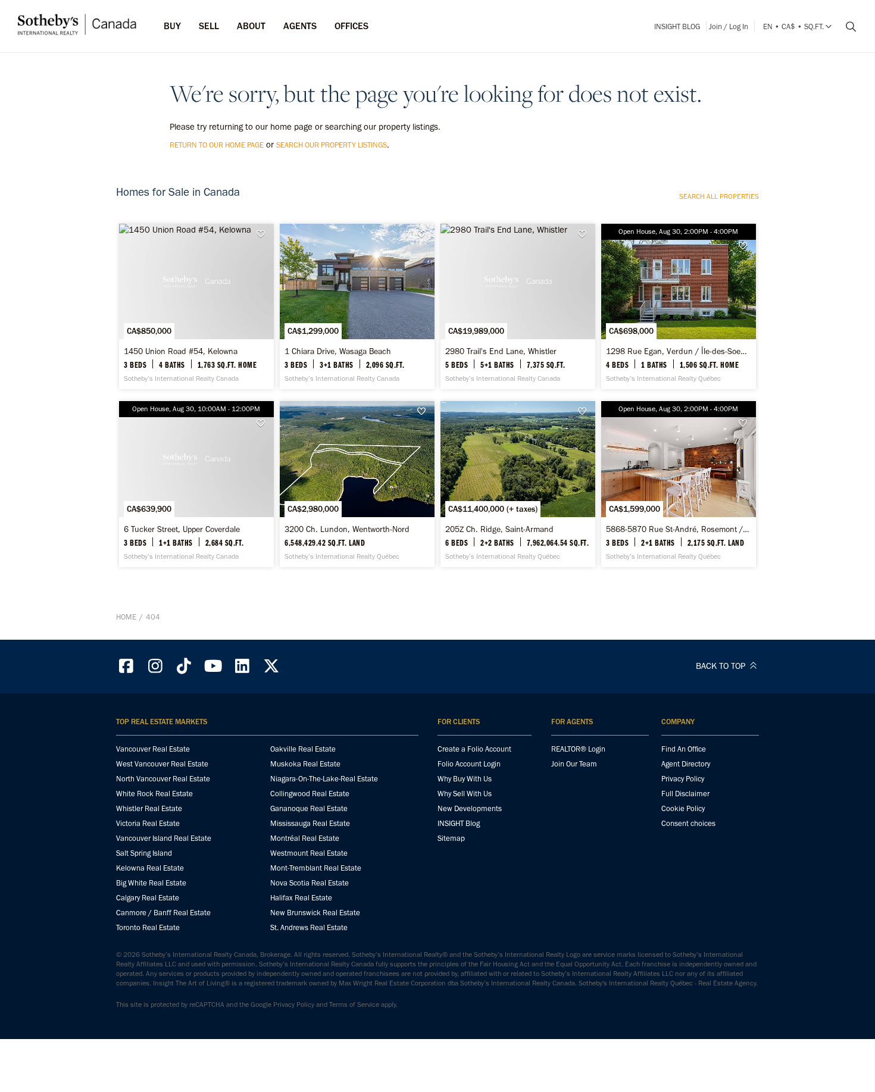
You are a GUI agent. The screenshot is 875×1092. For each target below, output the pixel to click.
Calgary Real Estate (147, 897)
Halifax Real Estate (301, 897)
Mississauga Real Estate (310, 823)
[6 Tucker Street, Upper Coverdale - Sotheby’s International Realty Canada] (196, 484)
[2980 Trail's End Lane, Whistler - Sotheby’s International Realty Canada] (517, 306)
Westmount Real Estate (309, 853)
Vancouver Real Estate (153, 748)
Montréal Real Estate (304, 838)
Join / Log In (728, 26)
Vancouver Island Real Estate (163, 838)
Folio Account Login (469, 763)
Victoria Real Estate (148, 823)
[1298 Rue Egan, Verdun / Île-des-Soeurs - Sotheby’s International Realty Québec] (678, 306)
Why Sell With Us (465, 793)
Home (126, 616)
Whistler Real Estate (149, 808)
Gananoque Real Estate (309, 808)
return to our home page (217, 144)
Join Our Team (574, 763)
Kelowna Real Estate (150, 867)
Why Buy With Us (465, 778)
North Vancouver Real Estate (163, 778)
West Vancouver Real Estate (162, 763)
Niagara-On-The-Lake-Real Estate (324, 778)
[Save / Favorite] (263, 234)
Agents (300, 26)
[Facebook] (126, 666)
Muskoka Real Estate (305, 763)
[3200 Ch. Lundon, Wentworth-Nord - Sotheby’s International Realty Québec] (357, 484)
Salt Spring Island (144, 853)
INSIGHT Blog (677, 26)
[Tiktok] (184, 666)
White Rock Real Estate (154, 793)
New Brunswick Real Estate (315, 912)
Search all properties (719, 196)
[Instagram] (155, 666)
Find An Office (683, 748)
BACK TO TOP (722, 666)
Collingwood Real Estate (309, 793)
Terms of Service (354, 1004)
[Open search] (846, 26)
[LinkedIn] (242, 666)
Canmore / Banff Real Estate (163, 912)
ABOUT (251, 26)
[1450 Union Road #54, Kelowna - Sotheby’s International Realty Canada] (196, 306)
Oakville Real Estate (303, 748)
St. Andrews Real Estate (309, 927)
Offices (351, 26)
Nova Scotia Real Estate (309, 882)
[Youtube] (213, 666)
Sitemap (451, 838)
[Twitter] (271, 666)
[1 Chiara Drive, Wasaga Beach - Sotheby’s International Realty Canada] (357, 306)
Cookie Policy (683, 808)
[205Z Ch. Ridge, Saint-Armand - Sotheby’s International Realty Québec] (517, 484)
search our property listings (331, 144)
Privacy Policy (682, 778)
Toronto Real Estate (148, 927)
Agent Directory (685, 763)
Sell (209, 26)
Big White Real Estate (151, 882)
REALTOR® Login (578, 748)
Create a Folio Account (474, 748)
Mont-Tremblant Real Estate (315, 867)
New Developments (470, 808)
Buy (172, 26)
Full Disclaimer (685, 793)
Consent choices (688, 823)
